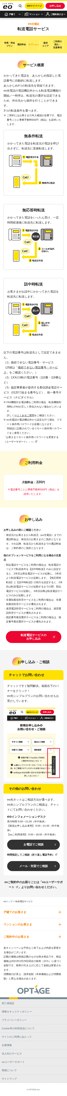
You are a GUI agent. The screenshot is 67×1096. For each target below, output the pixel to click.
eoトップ (8, 901)
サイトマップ (9, 1078)
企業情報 (7, 1045)
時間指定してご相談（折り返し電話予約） (31, 854)
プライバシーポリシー (14, 1020)
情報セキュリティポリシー (17, 1011)
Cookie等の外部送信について (18, 1028)
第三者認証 (8, 1003)
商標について (9, 1070)
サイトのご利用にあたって (17, 1036)
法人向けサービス (12, 1053)
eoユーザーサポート (13, 1061)
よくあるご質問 (25, 415)
